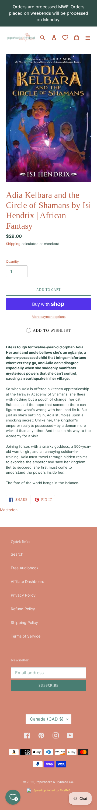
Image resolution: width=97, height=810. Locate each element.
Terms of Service (25, 636)
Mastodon (9, 509)
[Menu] (87, 37)
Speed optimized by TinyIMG (51, 790)
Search (17, 554)
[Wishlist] (65, 37)
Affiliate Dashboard (27, 581)
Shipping (13, 244)
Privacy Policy (23, 595)
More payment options (48, 317)
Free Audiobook (25, 568)
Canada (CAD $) (47, 719)
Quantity (12, 261)
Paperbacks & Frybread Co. (55, 782)
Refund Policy (23, 608)
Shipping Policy (24, 622)
